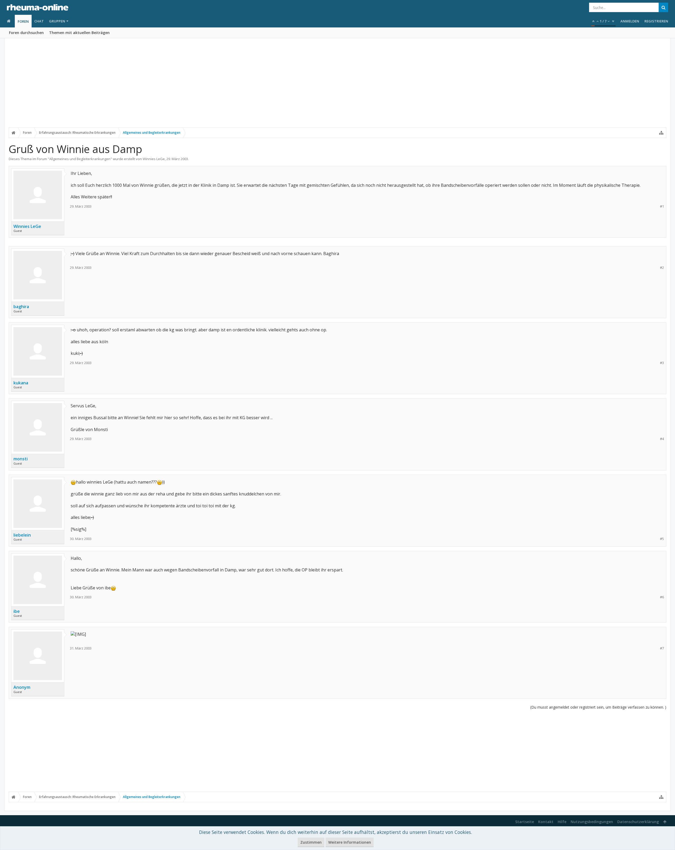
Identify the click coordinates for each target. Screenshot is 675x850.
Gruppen (57, 21)
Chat (39, 21)
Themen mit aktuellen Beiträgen (79, 32)
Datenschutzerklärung (638, 821)
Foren (23, 21)
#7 (662, 648)
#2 (662, 267)
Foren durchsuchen (26, 32)
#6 (662, 597)
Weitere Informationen (349, 842)
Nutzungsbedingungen (592, 821)
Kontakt (545, 821)
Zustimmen (311, 842)
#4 (662, 439)
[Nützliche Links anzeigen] (661, 133)
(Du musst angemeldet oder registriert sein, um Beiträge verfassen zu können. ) (598, 707)
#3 (662, 363)
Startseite (524, 821)
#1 (662, 206)
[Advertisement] (337, 86)
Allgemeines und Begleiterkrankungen (79, 158)
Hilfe (562, 821)
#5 (662, 539)
